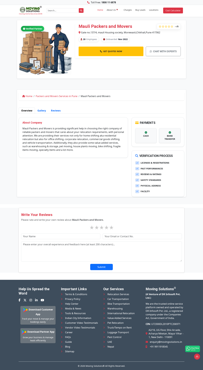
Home (100, 9)
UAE (109, 342)
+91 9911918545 (159, 346)
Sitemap (69, 351)
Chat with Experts (165, 51)
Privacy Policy (72, 299)
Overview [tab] (26, 110)
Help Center (71, 303)
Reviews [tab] (56, 110)
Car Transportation (118, 299)
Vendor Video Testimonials (80, 327)
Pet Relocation (115, 322)
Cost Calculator (173, 10)
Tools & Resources (75, 313)
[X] (24, 300)
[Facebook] (20, 300)
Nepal (110, 346)
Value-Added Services (119, 318)
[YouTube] (42, 300)
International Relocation (121, 313)
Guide (68, 342)
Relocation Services (118, 294)
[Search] (81, 10)
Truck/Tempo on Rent (119, 327)
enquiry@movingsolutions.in (166, 342)
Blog (67, 346)
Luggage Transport (118, 332)
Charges (128, 9)
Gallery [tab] (41, 110)
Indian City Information (78, 318)
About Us (111, 9)
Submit (101, 267)
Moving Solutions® (95, 365)
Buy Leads (140, 9)
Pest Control (114, 337)
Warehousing (115, 308)
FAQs (68, 337)
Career (69, 332)
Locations (153, 9)
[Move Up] (197, 357)
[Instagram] (30, 300)
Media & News (73, 308)
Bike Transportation (118, 303)
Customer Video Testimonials (81, 322)
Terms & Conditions (76, 294)
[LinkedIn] (36, 300)
